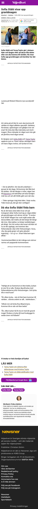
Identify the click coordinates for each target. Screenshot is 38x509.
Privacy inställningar (19, 506)
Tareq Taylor (30, 139)
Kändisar (10, 15)
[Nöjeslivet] (19, 2)
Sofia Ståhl (18, 139)
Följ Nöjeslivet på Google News (17, 380)
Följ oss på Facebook (10, 485)
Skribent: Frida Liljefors (8, 17)
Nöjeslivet (4, 15)
